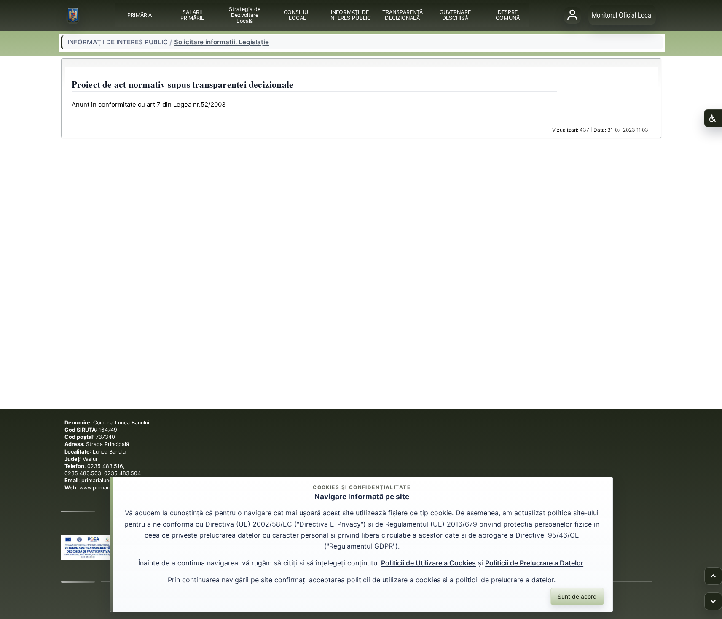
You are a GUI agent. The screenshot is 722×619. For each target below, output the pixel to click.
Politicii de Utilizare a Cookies (428, 563)
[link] (88, 547)
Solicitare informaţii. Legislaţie (221, 42)
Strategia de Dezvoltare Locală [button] (244, 15)
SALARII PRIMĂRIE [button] (192, 15)
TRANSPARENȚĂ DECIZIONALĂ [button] (402, 15)
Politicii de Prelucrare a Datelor (534, 563)
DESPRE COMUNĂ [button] (508, 15)
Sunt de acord (577, 596)
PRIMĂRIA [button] (139, 15)
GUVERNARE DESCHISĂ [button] (454, 15)
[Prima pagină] (73, 15)
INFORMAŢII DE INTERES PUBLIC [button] (349, 15)
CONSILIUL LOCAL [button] (297, 15)
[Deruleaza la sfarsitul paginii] (713, 601)
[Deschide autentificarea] (572, 15)
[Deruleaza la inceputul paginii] (713, 576)
